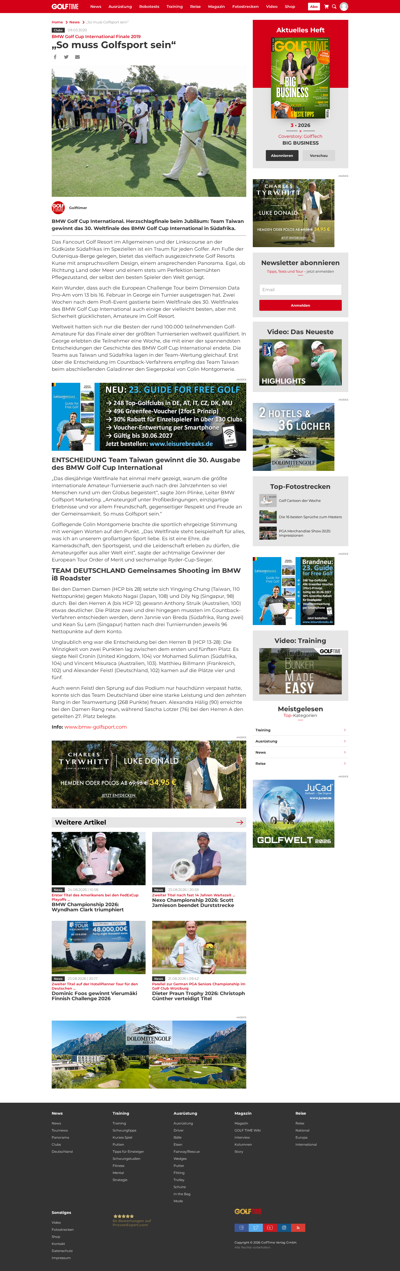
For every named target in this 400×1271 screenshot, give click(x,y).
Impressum (61, 1258)
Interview (242, 1137)
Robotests (149, 6)
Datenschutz (62, 1251)
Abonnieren (282, 155)
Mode (178, 1201)
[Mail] (77, 57)
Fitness (118, 1166)
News (95, 6)
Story (239, 1151)
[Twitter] (66, 57)
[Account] (344, 9)
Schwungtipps (124, 1130)
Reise (195, 6)
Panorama (60, 1137)
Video (272, 6)
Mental (118, 1173)
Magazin (216, 6)
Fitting (179, 1173)
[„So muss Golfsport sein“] (300, 362)
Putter (179, 1166)
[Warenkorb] (326, 7)
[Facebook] (55, 57)
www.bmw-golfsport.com (95, 727)
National (302, 1130)
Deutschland (62, 1151)
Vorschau (319, 155)
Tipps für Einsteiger (128, 1151)
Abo (314, 6)
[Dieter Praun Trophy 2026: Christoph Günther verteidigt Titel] (199, 947)
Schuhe (180, 1187)
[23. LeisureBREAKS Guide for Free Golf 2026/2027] (149, 417)
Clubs (58, 30)
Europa (301, 1137)
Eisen (178, 1144)
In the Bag (182, 1194)
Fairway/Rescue (187, 1151)
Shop (290, 6)
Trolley (179, 1180)
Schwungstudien (126, 1159)
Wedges (180, 1159)
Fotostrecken (245, 6)
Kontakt (58, 1244)
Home (57, 22)
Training (175, 6)
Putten (118, 1144)
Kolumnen (243, 1144)
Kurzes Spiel (122, 1137)
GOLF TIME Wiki (248, 1130)
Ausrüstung (120, 6)
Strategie (120, 1180)
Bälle (177, 1137)
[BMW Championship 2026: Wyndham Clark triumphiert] (99, 858)
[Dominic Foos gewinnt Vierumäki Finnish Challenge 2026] (99, 947)
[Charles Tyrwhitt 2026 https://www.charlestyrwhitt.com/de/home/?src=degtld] (149, 775)
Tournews (60, 1130)
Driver (179, 1130)
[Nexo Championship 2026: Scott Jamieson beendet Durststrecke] (199, 858)
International (306, 1144)
